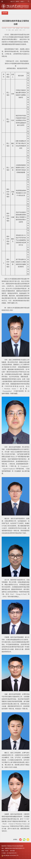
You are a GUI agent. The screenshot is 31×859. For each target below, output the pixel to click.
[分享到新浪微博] (20, 839)
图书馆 (17, 1)
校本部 (22, 1)
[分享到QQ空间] (28, 839)
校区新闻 (5, 12)
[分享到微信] (24, 839)
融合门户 (12, 1)
